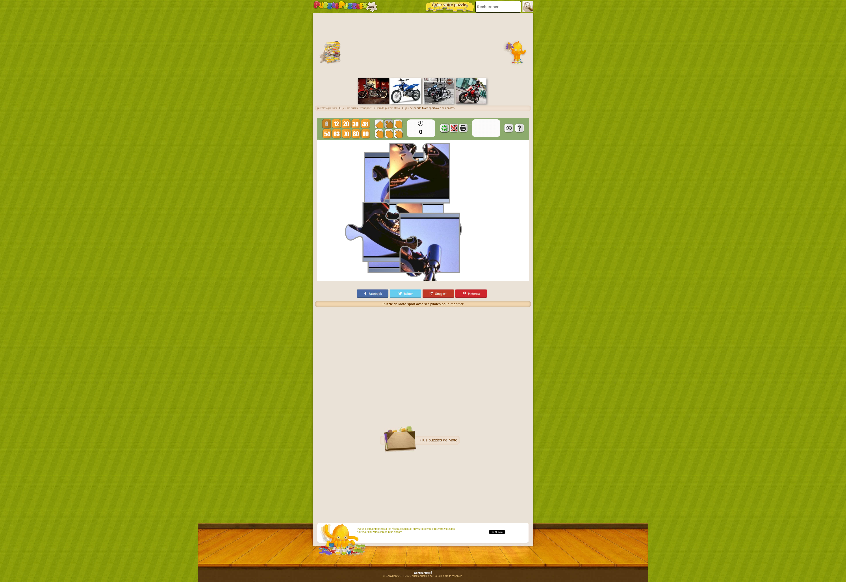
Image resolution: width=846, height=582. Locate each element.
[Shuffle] (444, 128)
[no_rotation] (453, 128)
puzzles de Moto (443, 440)
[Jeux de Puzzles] (345, 6)
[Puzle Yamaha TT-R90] (405, 102)
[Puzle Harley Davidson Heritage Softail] (373, 102)
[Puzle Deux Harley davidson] (438, 102)
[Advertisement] (423, 45)
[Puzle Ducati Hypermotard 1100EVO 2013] (471, 102)
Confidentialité (423, 573)
